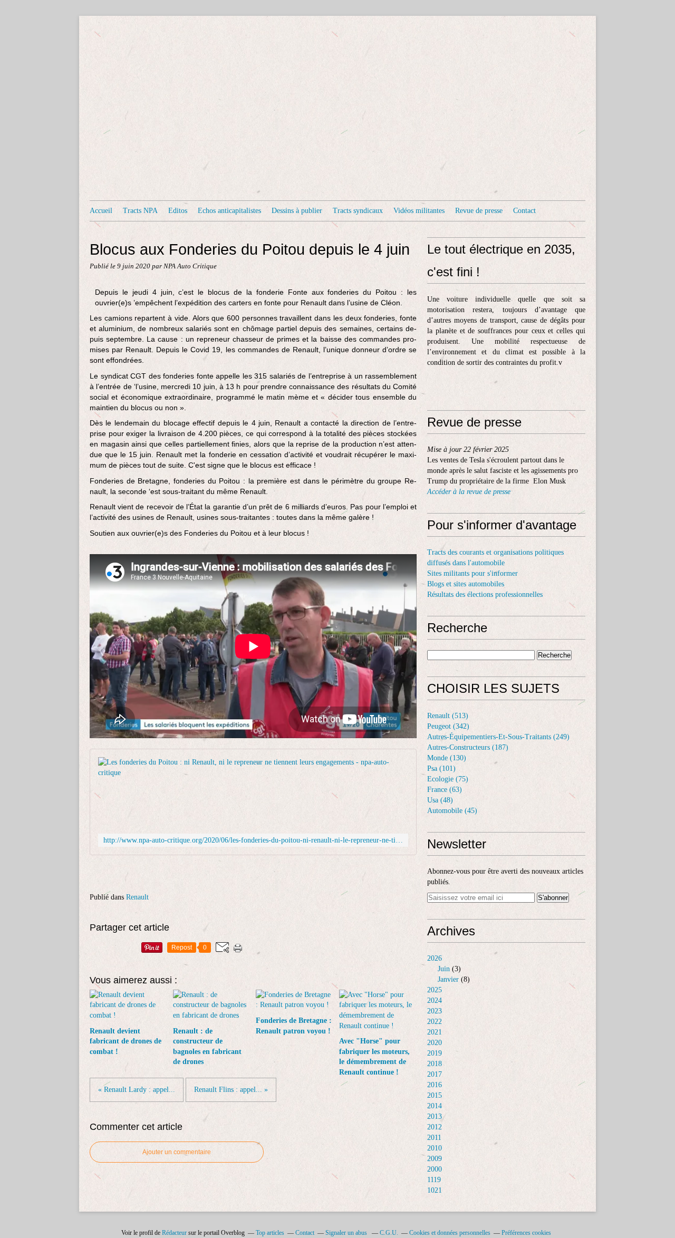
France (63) (444, 790)
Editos (177, 211)
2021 (434, 1032)
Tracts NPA (140, 211)
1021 (434, 1190)
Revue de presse (479, 211)
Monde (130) (446, 758)
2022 (434, 1022)
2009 (434, 1159)
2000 (434, 1169)
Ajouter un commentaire (176, 1152)
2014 (434, 1106)
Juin (444, 969)
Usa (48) (440, 800)
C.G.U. (389, 1232)
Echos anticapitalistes (229, 211)
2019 (434, 1053)
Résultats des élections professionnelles (485, 594)
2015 (434, 1095)
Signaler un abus (347, 1232)
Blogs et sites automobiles (465, 584)
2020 (434, 1043)
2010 (434, 1148)
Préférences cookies (526, 1232)
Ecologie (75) (447, 779)
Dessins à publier (297, 211)
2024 (434, 1000)
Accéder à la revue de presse (468, 492)
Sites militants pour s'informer (472, 573)
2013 (434, 1116)
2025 (434, 990)
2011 (434, 1138)
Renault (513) (447, 716)
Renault (137, 897)
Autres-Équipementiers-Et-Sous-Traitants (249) (498, 737)
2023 (434, 1011)
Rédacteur (174, 1232)
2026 (434, 958)
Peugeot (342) (448, 726)
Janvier (448, 979)
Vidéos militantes (419, 211)
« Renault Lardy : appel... (136, 1090)
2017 (434, 1074)
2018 (434, 1064)
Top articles (270, 1232)
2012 (434, 1127)
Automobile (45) (452, 811)
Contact (524, 211)
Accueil (101, 211)
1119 (434, 1180)
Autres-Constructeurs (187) (467, 747)
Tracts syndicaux (358, 211)
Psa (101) (441, 768)
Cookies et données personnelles (449, 1232)
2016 (434, 1085)
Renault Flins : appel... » (231, 1090)
